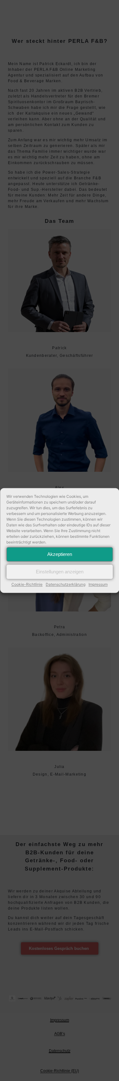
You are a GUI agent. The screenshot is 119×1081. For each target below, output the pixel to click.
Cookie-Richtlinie (27, 584)
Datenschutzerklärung (65, 584)
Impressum (98, 584)
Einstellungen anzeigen (59, 571)
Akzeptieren (59, 554)
